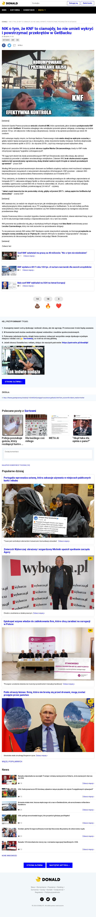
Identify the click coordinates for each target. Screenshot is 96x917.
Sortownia (28, 338)
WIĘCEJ (41, 10)
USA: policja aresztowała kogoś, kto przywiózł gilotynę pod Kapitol (44, 816)
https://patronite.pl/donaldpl (75, 343)
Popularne (51, 887)
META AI (54, 438)
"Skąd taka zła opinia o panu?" (81, 440)
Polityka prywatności (52, 892)
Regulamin (39, 892)
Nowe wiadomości (9, 856)
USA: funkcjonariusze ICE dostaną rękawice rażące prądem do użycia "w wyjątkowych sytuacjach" (55, 789)
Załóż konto (87, 3)
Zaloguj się (73, 3)
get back (6, 40)
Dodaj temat (58, 890)
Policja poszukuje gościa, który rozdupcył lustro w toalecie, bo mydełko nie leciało (12, 446)
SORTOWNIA (15, 10)
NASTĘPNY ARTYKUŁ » (59, 865)
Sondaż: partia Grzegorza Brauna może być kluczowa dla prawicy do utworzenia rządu (51, 829)
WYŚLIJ (20, 45)
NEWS (4, 10)
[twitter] (10, 45)
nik (18, 40)
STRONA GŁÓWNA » (13, 382)
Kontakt (49, 890)
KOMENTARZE (29, 10)
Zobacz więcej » (29, 256)
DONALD (4, 22)
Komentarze (41, 887)
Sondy (42, 890)
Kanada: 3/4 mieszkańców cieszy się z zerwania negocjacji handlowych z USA (48, 842)
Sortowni (30, 410)
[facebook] (4, 45)
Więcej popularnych (12, 761)
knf (13, 40)
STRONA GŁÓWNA (35, 865)
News (33, 887)
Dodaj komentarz (12, 451)
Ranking (60, 887)
